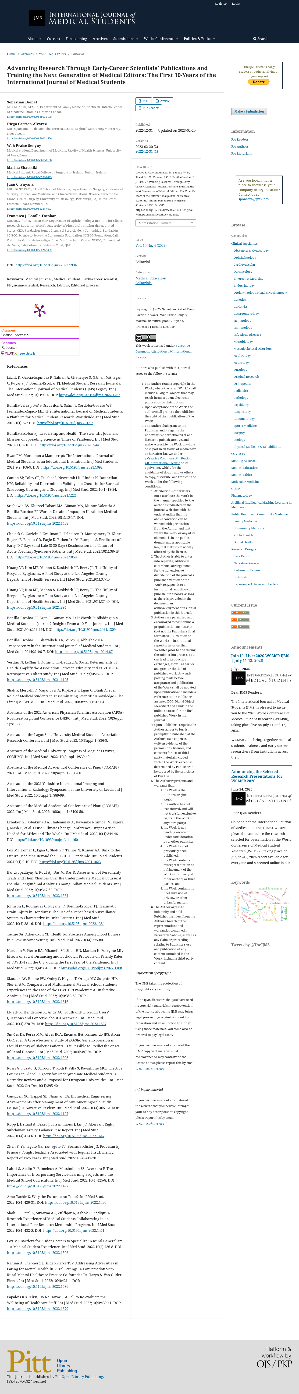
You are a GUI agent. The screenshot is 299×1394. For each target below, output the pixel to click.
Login (236, 3)
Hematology (242, 320)
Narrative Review (246, 563)
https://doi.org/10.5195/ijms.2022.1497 (37, 1186)
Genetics (240, 299)
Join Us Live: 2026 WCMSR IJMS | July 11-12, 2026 (260, 658)
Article (165, 101)
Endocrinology (244, 285)
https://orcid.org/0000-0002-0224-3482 (29, 250)
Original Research (246, 376)
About (33, 38)
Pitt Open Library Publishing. (79, 1376)
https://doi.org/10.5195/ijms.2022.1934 (46, 265)
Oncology (240, 369)
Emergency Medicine (248, 278)
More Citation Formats (155, 223)
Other (235, 489)
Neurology (241, 362)
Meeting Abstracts (244, 461)
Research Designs (243, 549)
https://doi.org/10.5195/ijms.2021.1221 (46, 495)
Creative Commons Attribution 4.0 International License (163, 351)
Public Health (243, 535)
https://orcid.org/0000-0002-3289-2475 (29, 177)
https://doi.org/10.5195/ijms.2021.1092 (72, 467)
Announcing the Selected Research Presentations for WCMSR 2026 (256, 776)
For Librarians (241, 153)
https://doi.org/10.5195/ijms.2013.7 (65, 422)
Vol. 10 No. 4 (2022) (52, 54)
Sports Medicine (245, 425)
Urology (239, 440)
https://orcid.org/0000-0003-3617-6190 (29, 160)
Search (262, 38)
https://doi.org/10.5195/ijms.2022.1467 (89, 394)
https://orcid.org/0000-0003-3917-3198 (29, 116)
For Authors (240, 146)
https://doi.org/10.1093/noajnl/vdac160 (46, 839)
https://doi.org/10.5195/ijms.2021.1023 (70, 861)
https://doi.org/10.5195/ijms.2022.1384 (73, 923)
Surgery (239, 433)
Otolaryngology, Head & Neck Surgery (261, 292)
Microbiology (243, 341)
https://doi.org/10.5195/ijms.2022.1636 (37, 1286)
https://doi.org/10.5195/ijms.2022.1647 (73, 1135)
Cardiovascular (244, 264)
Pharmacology (241, 495)
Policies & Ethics (198, 38)
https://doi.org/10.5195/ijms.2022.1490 (75, 1202)
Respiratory (242, 411)
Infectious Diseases (247, 334)
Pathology (241, 397)
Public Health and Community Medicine (259, 514)
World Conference (159, 38)
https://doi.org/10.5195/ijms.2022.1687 (75, 1023)
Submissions (124, 38)
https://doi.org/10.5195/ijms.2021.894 (36, 607)
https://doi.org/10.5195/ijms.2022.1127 (37, 1113)
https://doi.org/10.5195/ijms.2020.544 (69, 445)
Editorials (143, 282)
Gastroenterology (246, 313)
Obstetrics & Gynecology (251, 250)
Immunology (243, 327)
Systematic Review (247, 570)
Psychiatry (241, 404)
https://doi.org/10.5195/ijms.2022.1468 (37, 523)
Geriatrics (241, 306)
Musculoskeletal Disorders (253, 348)
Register (221, 3)
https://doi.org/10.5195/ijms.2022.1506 (37, 1252)
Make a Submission (249, 111)
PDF (145, 101)
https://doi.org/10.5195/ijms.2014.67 (84, 651)
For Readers (240, 139)
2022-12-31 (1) (146, 151)
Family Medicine (245, 521)
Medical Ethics (241, 475)
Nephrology (242, 355)
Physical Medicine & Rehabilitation (258, 447)
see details (28, 353)
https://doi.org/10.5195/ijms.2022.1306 (37, 1057)
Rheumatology (244, 418)
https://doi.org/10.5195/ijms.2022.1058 (46, 557)
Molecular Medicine (245, 482)
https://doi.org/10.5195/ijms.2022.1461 (73, 1230)
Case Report (242, 556)
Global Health (243, 542)
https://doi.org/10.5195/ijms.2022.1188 (91, 968)
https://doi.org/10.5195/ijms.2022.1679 (37, 1308)
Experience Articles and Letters (256, 584)
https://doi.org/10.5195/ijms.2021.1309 (85, 629)
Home (11, 54)
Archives (100, 38)
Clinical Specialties (244, 243)
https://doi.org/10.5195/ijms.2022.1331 (37, 895)
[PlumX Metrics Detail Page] (40, 310)
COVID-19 (238, 454)
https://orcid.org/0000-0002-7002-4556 (29, 138)
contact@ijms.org (151, 1068)
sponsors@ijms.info (253, 199)
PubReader (150, 108)
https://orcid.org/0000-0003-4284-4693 (29, 208)
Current (53, 38)
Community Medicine (249, 528)
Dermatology (243, 271)
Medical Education (150, 278)
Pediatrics (241, 390)
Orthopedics (242, 383)
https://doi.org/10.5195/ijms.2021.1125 (37, 679)
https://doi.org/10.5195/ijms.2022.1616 (37, 1001)
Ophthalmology (245, 257)
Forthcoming (76, 38)
